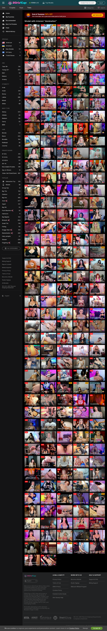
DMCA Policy (57, 586)
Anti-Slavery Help (58, 597)
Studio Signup (6, 280)
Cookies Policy (57, 590)
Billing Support (6, 261)
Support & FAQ (6, 258)
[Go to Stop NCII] (65, 618)
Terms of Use (6, 274)
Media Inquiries (6, 267)
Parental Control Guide (59, 594)
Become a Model (7, 277)
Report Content (6, 264)
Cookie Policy (74, 628)
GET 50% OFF (97, 15)
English (29, 581)
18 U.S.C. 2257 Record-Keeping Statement (9, 287)
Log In (101, 3)
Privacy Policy (6, 270)
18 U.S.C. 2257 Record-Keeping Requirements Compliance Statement (87, 618)
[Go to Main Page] (17, 3)
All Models (5, 283)
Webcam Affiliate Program (79, 586)
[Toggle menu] (3, 3)
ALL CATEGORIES (12, 248)
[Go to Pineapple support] (55, 618)
